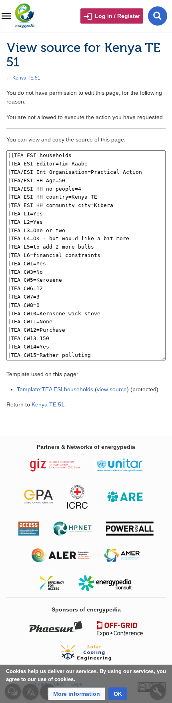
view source (112, 389)
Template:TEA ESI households (55, 389)
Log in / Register (117, 16)
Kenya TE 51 (26, 77)
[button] (76, 693)
